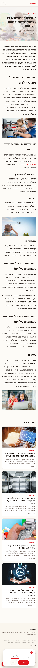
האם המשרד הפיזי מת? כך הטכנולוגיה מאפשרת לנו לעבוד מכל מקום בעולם (20, 454)
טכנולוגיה (32, 13)
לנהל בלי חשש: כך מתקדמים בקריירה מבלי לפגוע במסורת (20, 546)
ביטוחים (17, 643)
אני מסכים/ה (23, 662)
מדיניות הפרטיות (15, 658)
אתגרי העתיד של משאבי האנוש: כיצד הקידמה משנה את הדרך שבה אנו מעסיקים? (20, 593)
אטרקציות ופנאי (15, 640)
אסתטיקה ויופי (32, 643)
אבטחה (34, 640)
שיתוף (20, 34)
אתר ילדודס (31, 164)
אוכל (29, 640)
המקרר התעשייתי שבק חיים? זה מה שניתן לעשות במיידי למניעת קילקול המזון (21, 501)
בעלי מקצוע (33, 646)
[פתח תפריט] (4, 3)
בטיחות (24, 643)
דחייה (13, 662)
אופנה (24, 640)
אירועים (6, 640)
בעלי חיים (10, 643)
